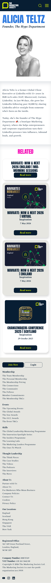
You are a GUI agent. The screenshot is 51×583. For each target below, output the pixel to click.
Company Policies (10, 493)
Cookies (6, 499)
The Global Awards (11, 411)
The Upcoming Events (12, 408)
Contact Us (7, 496)
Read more (25, 175)
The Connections (10, 385)
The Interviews (9, 470)
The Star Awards (10, 414)
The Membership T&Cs (13, 398)
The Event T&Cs (10, 421)
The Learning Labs (11, 441)
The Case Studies (10, 460)
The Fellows (8, 392)
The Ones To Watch (11, 447)
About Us (6, 486)
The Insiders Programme (14, 437)
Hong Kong (7, 519)
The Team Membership (13, 375)
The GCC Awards (10, 418)
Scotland (6, 516)
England (6, 513)
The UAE (6, 526)
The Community (10, 388)
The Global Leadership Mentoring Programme (24, 431)
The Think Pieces (10, 457)
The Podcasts (8, 467)
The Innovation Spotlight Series (17, 434)
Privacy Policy (9, 503)
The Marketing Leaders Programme (19, 444)
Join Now (13, 365)
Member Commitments (13, 395)
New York (7, 529)
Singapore (7, 522)
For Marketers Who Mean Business (18, 490)
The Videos (7, 463)
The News (7, 473)
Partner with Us (9, 483)
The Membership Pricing (14, 382)
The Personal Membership (14, 378)
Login (33, 365)
